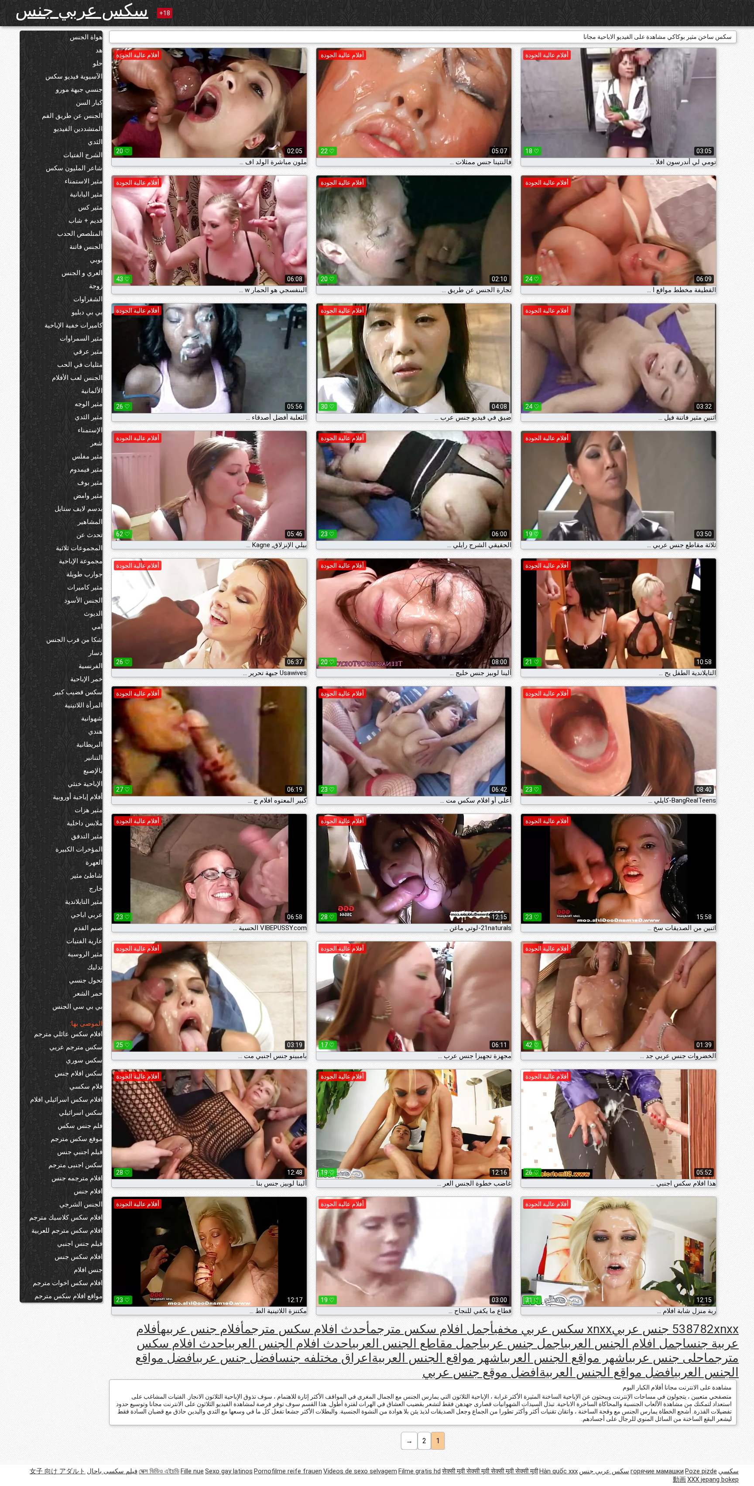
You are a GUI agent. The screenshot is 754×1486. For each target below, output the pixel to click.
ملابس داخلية (85, 823)
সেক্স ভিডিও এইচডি (159, 1471)
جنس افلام (88, 1270)
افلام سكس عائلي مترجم (68, 1034)
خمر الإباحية (86, 679)
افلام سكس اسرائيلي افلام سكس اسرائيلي (66, 1106)
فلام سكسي (86, 1086)
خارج (96, 889)
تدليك (95, 967)
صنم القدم (88, 928)
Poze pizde (701, 1471)
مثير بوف (90, 482)
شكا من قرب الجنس (74, 640)
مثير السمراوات (81, 338)
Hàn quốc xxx (558, 1471)
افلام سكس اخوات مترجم (68, 1283)
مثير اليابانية (86, 194)
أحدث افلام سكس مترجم (307, 1329)
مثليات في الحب (80, 365)
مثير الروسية (85, 954)
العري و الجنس (82, 273)
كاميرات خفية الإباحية (74, 325)
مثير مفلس (87, 456)
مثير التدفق (87, 836)
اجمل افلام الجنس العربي (625, 1343)
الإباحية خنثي (85, 784)
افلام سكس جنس (79, 1257)
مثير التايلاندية (84, 902)
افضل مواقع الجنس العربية (606, 1372)
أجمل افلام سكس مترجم (432, 1329)
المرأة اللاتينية (84, 705)
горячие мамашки (657, 1471)
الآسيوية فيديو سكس (74, 76)
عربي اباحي (87, 915)
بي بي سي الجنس (77, 1006)
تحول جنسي (86, 980)
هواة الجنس (86, 37)
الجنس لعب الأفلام (77, 378)
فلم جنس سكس (80, 1126)
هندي (95, 731)
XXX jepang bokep (713, 1479)
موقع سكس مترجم (77, 1139)
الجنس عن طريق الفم (72, 116)
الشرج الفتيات (83, 155)
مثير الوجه (89, 404)
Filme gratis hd (419, 1471)
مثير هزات (89, 810)
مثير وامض (88, 496)
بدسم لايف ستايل (79, 509)
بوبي (96, 260)
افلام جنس (88, 1191)
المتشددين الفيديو (78, 129)
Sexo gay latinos (229, 1471)
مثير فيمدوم (86, 469)
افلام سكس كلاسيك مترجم (66, 1217)
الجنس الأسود (83, 600)
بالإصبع (93, 771)
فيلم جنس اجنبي (80, 1244)
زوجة (96, 286)
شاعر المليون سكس (74, 168)
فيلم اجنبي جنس (80, 1152)
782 (703, 1329)
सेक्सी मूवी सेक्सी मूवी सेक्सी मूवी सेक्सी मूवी (490, 1471)
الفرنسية (91, 666)
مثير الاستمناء (84, 181)
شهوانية (92, 718)
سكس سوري (84, 1060)
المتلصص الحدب (80, 234)
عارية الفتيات (84, 941)
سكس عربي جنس (81, 10)
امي (97, 627)
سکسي (728, 1471)
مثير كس (90, 207)
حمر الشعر (88, 993)
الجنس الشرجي (81, 1204)
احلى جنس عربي (668, 1358)
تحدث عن (89, 535)
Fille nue (192, 1471)
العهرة (94, 862)
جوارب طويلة (84, 574)
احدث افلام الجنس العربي (290, 1343)
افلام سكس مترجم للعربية (67, 1230)
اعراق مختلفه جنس (325, 1358)
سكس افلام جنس (79, 1073)
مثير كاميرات (85, 587)
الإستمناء (90, 430)
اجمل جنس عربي (523, 1343)
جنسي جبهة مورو (79, 89)
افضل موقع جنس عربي (480, 1372)
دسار (96, 653)
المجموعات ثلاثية (79, 548)
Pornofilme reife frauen (288, 1471)
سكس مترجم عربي (76, 1047)
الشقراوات (88, 299)
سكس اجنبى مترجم (75, 1165)
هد (99, 50)
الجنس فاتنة (86, 247)
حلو (98, 63)
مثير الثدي (89, 417)
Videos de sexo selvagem (360, 1471)
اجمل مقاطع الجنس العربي (417, 1343)
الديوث (93, 613)
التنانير (94, 758)
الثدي (95, 142)
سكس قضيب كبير (78, 692)
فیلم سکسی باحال (112, 1471)
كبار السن (89, 103)
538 (682, 1329)
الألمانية (92, 391)
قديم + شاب (86, 220)
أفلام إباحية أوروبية (78, 797)
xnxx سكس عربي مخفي (553, 1329)
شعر (96, 443)
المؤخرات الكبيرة (79, 849)
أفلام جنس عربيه (202, 1329)
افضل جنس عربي (237, 1358)
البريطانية (89, 744)
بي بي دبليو (87, 312)
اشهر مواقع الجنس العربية (438, 1358)
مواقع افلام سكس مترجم (68, 1296)
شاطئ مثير (87, 875)
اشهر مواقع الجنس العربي (566, 1358)
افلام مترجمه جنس (77, 1178)
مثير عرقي (88, 351)
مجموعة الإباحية (81, 561)
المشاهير (90, 522)
